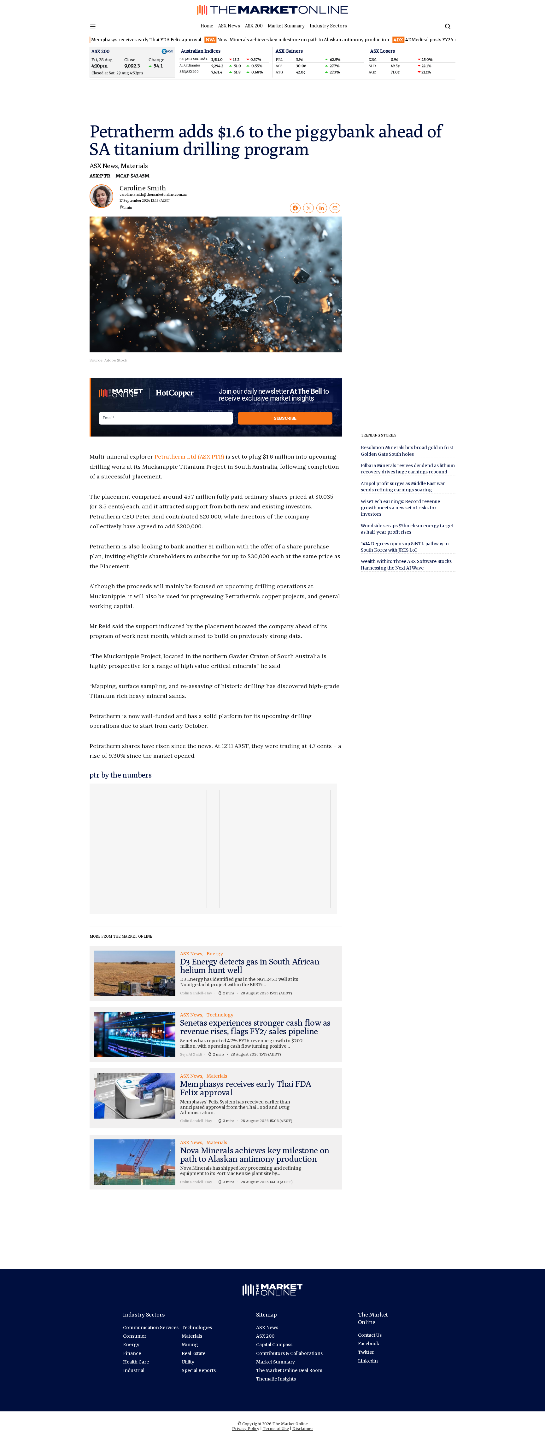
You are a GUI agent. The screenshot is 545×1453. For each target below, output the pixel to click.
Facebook (368, 1343)
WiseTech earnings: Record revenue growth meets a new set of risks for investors (400, 508)
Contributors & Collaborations (289, 1353)
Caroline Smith (148, 193)
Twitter (366, 1352)
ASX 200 (254, 26)
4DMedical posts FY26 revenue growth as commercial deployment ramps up (451, 40)
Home (207, 26)
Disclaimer (302, 1428)
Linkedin (368, 1361)
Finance (132, 1353)
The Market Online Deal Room (289, 1370)
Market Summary (286, 26)
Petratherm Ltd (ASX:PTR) (189, 456)
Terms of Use (276, 1428)
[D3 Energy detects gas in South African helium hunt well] (216, 973)
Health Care (136, 1362)
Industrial (133, 1370)
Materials (134, 166)
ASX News (229, 26)
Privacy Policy (245, 1428)
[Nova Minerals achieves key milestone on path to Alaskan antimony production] (216, 1162)
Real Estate (193, 1353)
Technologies (197, 1327)
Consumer (134, 1336)
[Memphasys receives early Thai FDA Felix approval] (216, 1098)
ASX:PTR (100, 176)
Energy (131, 1344)
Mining (190, 1344)
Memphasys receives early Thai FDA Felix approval (108, 40)
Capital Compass (274, 1344)
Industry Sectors (328, 26)
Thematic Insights (276, 1379)
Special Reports (199, 1370)
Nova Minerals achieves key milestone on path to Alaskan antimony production (266, 40)
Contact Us (370, 1335)
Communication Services (151, 1327)
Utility (188, 1362)
